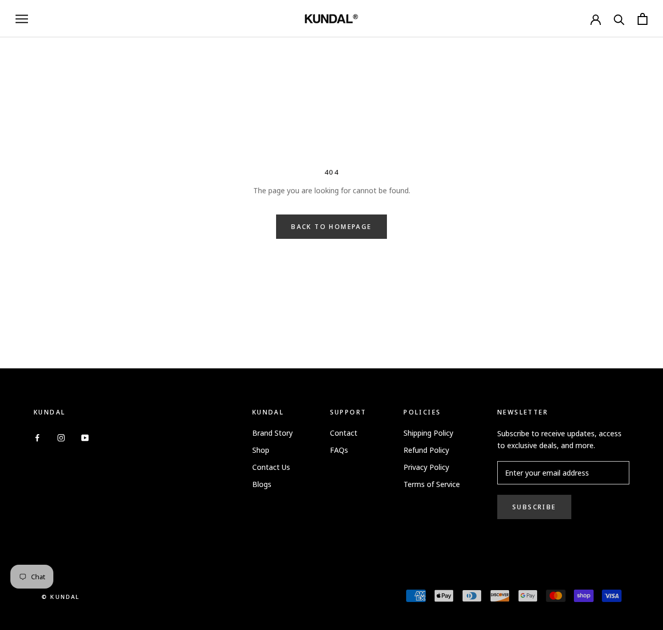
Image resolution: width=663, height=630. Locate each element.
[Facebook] (37, 436)
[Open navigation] (22, 19)
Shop (260, 450)
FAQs (339, 450)
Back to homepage (331, 226)
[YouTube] (85, 436)
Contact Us (271, 467)
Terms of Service (431, 484)
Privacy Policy (426, 467)
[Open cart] (642, 19)
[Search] (619, 18)
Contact (343, 433)
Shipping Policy (428, 433)
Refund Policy (426, 450)
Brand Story (272, 433)
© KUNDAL (60, 596)
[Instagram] (61, 436)
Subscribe (534, 507)
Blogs (261, 484)
